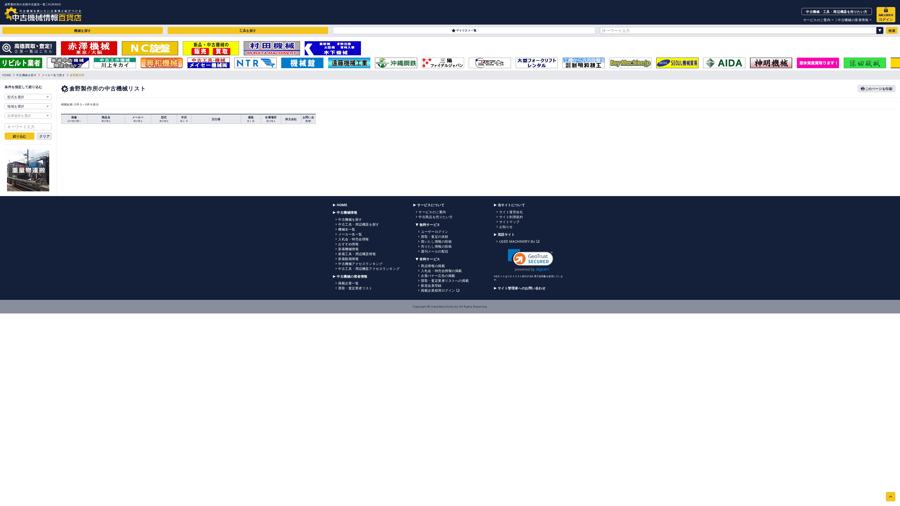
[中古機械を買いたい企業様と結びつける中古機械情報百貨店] (43, 14)
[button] (530, 260)
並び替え (106, 120)
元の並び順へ (74, 120)
